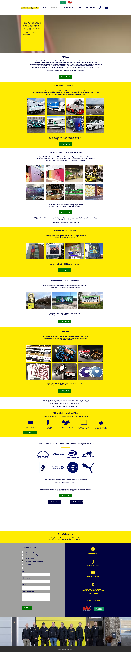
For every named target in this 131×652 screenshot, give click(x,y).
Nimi (23, 571)
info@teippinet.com (93, 576)
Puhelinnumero (26, 585)
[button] (36, 106)
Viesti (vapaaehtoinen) (28, 591)
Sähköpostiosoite (27, 578)
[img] (30, 425)
